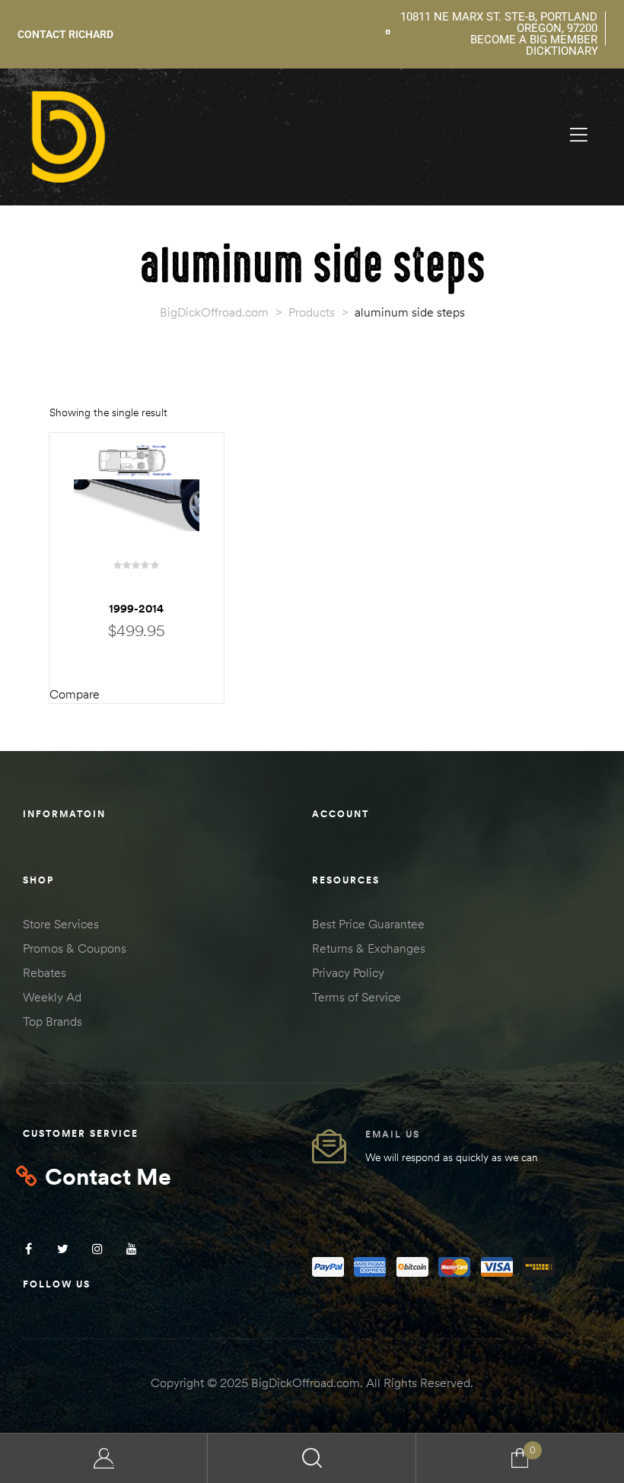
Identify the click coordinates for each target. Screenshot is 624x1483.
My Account (104, 1458)
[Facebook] (28, 1249)
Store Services (61, 923)
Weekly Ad (52, 996)
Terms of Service (356, 996)
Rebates (44, 972)
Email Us (392, 1134)
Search (311, 1458)
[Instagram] (97, 1249)
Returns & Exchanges (368, 948)
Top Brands (52, 1021)
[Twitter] (62, 1249)
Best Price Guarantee (368, 923)
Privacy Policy (348, 972)
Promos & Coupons (74, 948)
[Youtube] (131, 1249)
